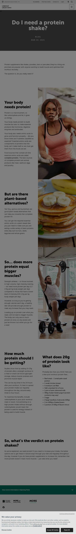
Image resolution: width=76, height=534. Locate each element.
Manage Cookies (7, 530)
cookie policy (37, 526)
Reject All (67, 530)
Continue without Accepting (67, 513)
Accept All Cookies (52, 530)
